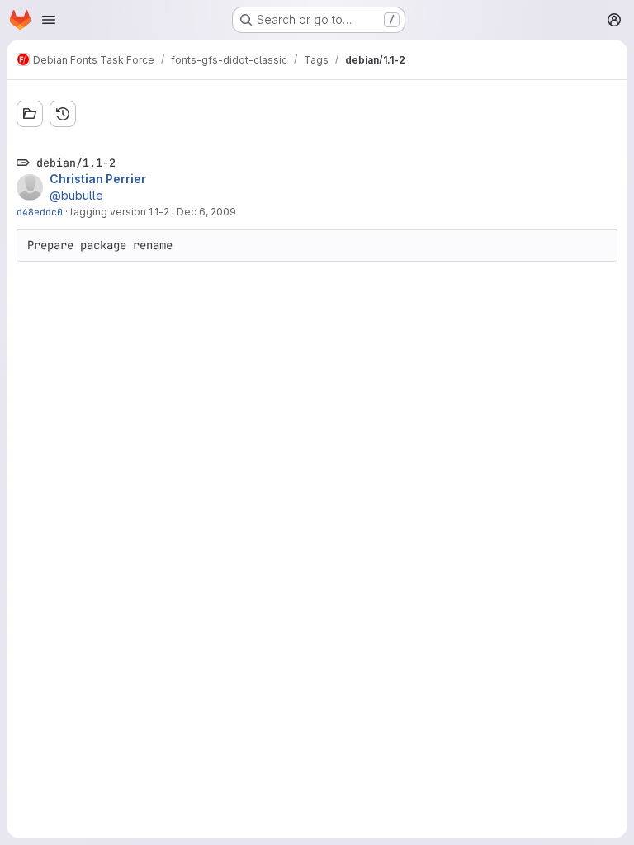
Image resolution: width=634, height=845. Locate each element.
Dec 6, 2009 (206, 211)
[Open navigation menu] (48, 20)
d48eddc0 (40, 211)
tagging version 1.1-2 (119, 211)
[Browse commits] (63, 114)
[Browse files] (30, 114)
